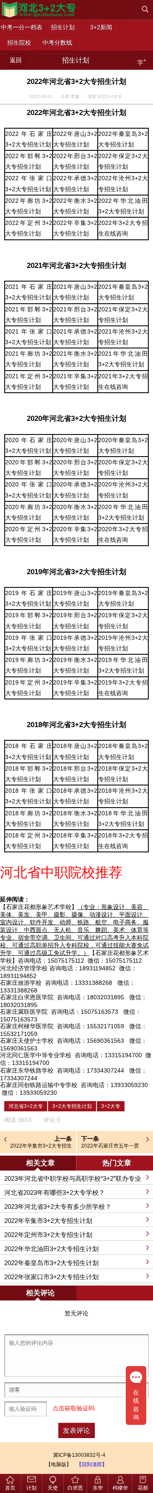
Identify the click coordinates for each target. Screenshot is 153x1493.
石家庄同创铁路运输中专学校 (38, 1085)
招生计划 (75, 60)
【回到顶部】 (91, 1464)
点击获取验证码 (73, 1408)
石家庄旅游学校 (21, 982)
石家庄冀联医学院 (24, 1011)
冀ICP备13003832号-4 (79, 1455)
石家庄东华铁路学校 (27, 1070)
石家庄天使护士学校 (27, 1040)
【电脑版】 (58, 1464)
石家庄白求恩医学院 (27, 997)
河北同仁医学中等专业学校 (35, 1055)
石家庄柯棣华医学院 (27, 1026)
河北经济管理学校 (24, 968)
